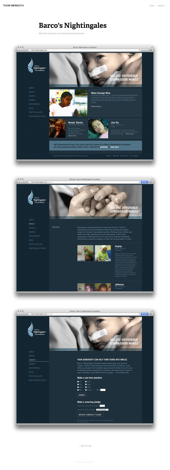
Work (152, 6)
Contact (161, 6)
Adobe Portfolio (89, 462)
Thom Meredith (13, 5)
